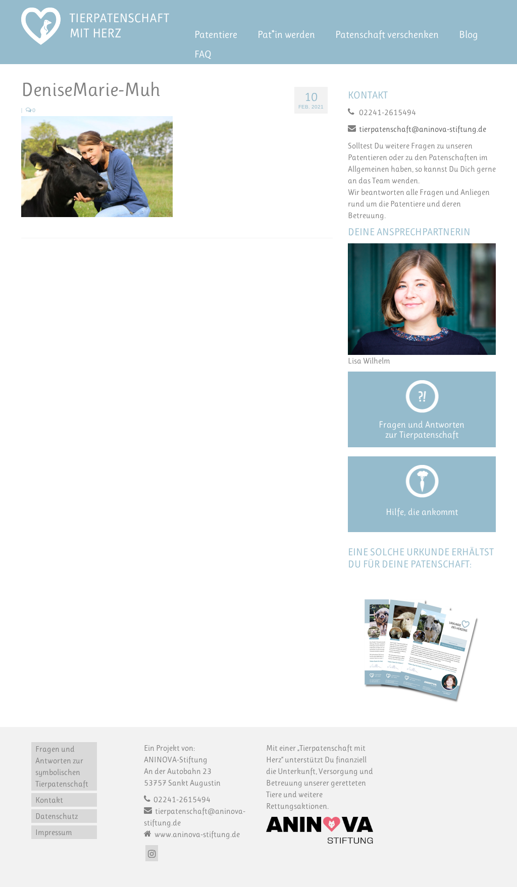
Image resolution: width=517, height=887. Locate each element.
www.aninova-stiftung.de (196, 834)
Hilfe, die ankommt (422, 512)
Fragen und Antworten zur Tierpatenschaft (421, 430)
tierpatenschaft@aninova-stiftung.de (422, 129)
